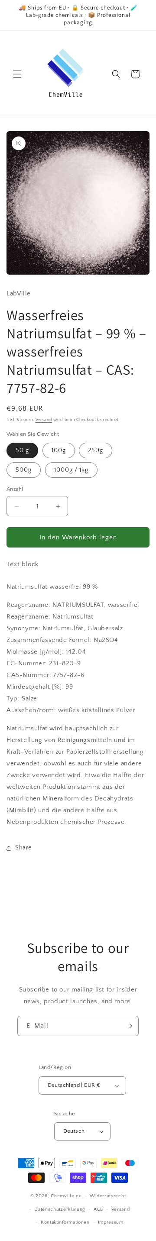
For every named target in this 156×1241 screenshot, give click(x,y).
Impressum (111, 1222)
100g (59, 450)
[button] (17, 74)
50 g (22, 450)
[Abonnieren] (128, 1026)
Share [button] (23, 847)
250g (95, 450)
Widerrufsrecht (108, 1196)
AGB (98, 1209)
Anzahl (14, 489)
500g (24, 470)
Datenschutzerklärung (59, 1209)
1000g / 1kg (71, 470)
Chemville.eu (66, 1196)
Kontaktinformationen (65, 1222)
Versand (44, 420)
